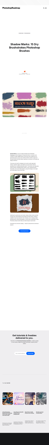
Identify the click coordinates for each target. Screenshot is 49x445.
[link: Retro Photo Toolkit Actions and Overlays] (30, 404)
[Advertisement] (24, 2)
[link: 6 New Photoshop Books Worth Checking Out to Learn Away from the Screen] (7, 404)
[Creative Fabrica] (26, 403)
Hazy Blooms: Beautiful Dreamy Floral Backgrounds (18, 413)
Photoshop (12, 155)
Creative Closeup (24, 73)
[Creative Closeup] (24, 71)
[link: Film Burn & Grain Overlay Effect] (41, 404)
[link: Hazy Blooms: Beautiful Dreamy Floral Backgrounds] (19, 404)
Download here (24, 231)
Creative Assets (21, 33)
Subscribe (30, 353)
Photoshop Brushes (27, 33)
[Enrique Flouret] (4, 403)
